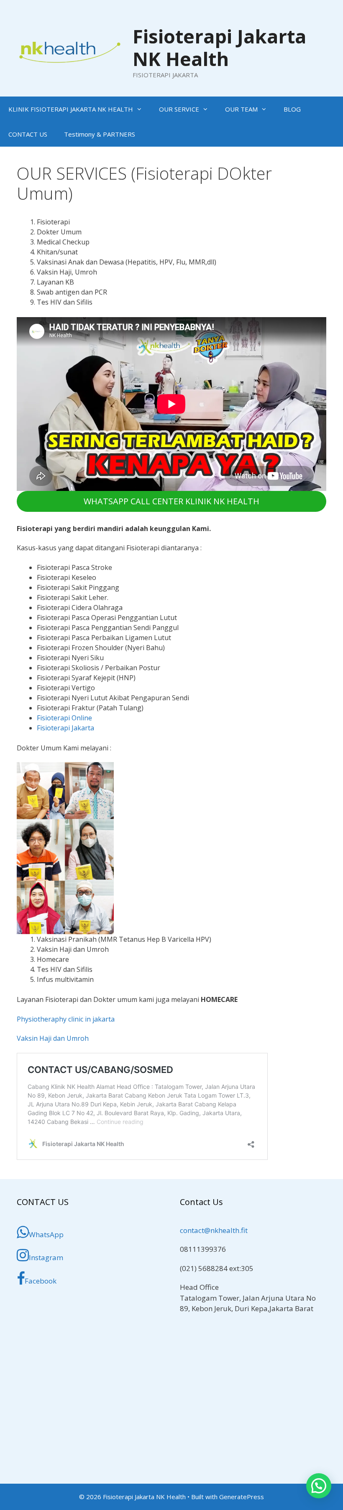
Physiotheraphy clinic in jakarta (66, 1019)
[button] (318, 1485)
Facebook (40, 1281)
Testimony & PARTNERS (99, 134)
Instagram (46, 1257)
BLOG (292, 109)
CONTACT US (27, 134)
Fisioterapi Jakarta (65, 727)
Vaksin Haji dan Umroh (53, 1038)
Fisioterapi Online (64, 717)
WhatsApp (46, 1234)
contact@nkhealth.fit (214, 1230)
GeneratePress (241, 1496)
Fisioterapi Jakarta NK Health (219, 47)
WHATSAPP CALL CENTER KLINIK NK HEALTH (171, 501)
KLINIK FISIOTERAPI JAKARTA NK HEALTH (70, 109)
